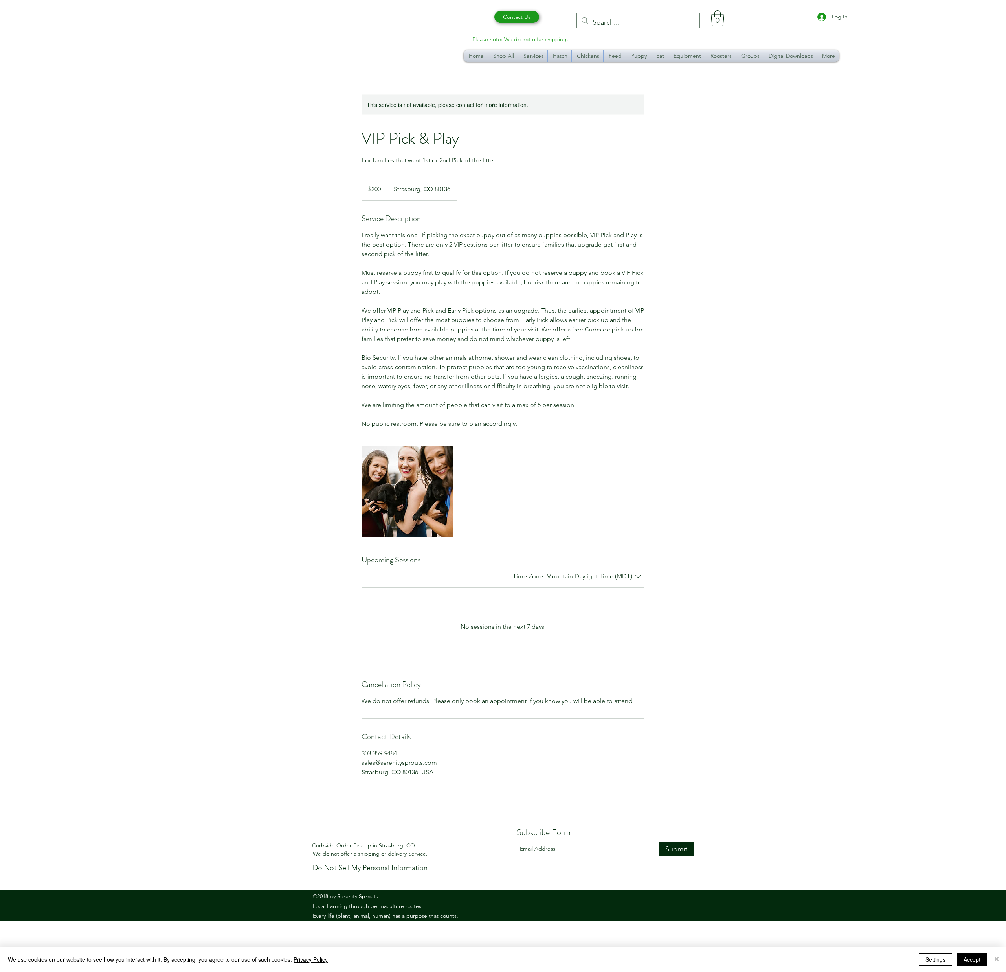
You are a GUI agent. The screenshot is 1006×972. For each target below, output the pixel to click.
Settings (935, 959)
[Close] (996, 959)
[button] (717, 18)
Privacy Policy (311, 959)
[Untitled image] (407, 491)
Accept (972, 959)
